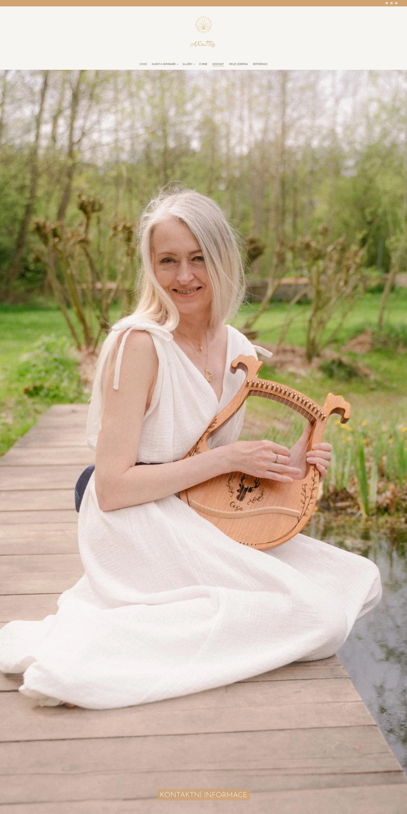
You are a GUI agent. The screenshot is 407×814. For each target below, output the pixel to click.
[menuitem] (144, 64)
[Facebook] (387, 3)
